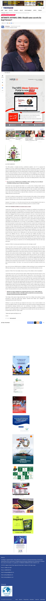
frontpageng (7, 26)
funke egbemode (13, 318)
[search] (41, 8)
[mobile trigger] (2, 8)
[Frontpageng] (8, 8)
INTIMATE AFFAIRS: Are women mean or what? (21, 206)
